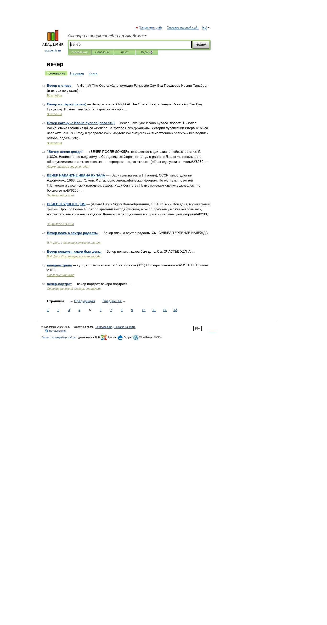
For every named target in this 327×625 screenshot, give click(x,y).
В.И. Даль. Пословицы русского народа (74, 242)
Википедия (54, 95)
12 (165, 310)
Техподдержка (103, 326)
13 (175, 310)
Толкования (79, 52)
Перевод (77, 73)
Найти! (201, 45)
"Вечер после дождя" (65, 151)
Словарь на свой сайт (183, 27)
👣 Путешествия (55, 330)
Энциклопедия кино (60, 195)
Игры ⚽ (147, 52)
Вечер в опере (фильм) (66, 104)
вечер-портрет (59, 284)
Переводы (102, 52)
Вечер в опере (59, 85)
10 (144, 310)
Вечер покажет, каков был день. (74, 251)
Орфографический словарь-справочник (74, 288)
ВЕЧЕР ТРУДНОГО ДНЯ (66, 204)
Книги (124, 52)
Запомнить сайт (151, 27)
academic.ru (53, 50)
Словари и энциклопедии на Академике (107, 36)
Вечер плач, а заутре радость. (72, 233)
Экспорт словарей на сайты (58, 337)
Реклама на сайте (124, 326)
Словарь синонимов (60, 275)
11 (154, 310)
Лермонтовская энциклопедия (68, 166)
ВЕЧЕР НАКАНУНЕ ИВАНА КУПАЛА (76, 175)
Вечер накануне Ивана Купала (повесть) (81, 123)
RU (204, 27)
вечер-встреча (59, 265)
